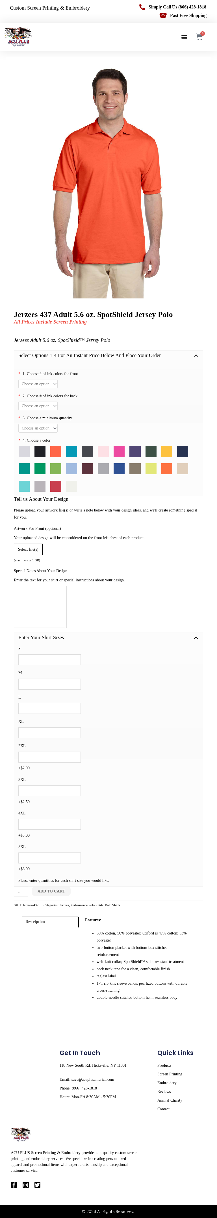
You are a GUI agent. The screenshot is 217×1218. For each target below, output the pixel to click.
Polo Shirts (112, 905)
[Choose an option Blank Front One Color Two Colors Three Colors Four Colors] (37, 384)
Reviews (164, 1091)
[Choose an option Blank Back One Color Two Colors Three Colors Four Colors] (37, 406)
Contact (163, 1109)
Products (164, 1065)
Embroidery (167, 1083)
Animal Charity (169, 1100)
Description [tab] (35, 922)
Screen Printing (169, 1074)
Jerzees (64, 905)
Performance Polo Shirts (87, 905)
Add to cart (51, 891)
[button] (184, 36)
